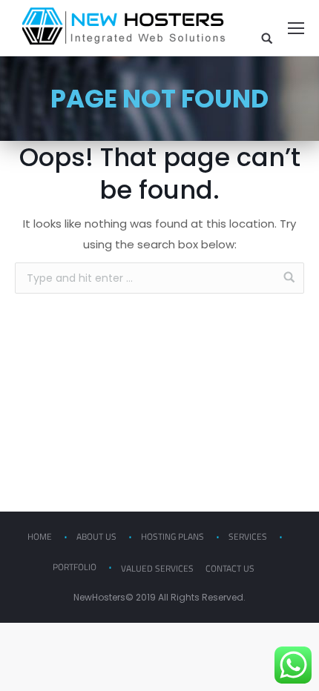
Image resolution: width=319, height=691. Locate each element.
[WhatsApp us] (293, 665)
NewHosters (99, 597)
